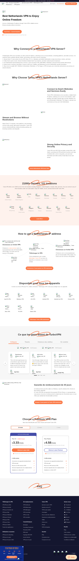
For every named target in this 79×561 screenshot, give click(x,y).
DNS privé (25, 532)
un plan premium (12, 248)
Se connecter (60, 3)
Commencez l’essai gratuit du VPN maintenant (39, 268)
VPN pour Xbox (6, 522)
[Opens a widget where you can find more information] (71, 557)
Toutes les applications (7, 527)
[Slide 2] (39, 375)
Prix (7, 2)
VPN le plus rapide (46, 509)
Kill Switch (25, 524)
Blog (65, 529)
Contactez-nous (45, 537)
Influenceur (44, 522)
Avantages (44, 512)
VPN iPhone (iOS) (6, 504)
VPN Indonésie (26, 512)
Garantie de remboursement (48, 517)
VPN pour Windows (7, 514)
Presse (43, 524)
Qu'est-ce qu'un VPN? (27, 2)
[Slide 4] (44, 375)
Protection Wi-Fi (27, 529)
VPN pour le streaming (7, 534)
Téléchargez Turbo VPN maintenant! (39, 319)
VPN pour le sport (6, 537)
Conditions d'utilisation (69, 539)
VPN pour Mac (5, 512)
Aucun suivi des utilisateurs (48, 514)
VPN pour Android (6, 507)
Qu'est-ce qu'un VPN (47, 504)
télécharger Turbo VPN (35, 258)
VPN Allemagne (27, 509)
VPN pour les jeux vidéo (8, 539)
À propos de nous (46, 539)
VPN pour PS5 (5, 519)
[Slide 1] (35, 375)
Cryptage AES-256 (27, 534)
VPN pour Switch (6, 524)
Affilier (43, 519)
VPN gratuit (17, 4)
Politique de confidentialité (70, 537)
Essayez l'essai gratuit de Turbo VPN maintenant (48, 402)
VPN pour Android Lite (7, 509)
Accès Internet (26, 537)
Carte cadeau (67, 532)
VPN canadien (26, 517)
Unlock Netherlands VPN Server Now (39, 168)
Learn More (40, 218)
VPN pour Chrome (6, 517)
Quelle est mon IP (46, 507)
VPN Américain (26, 504)
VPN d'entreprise (46, 527)
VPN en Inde (26, 514)
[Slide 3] (41, 375)
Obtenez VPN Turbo (71, 3)
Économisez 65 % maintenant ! (11, 557)
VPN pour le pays (27, 539)
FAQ (43, 534)
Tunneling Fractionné (28, 527)
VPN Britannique (27, 507)
